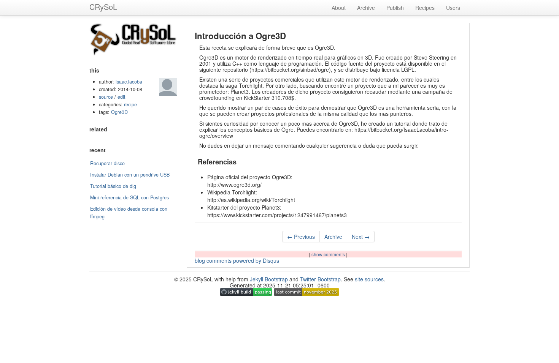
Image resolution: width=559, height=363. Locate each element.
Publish (395, 7)
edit (121, 96)
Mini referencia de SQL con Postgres (129, 197)
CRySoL (103, 6)
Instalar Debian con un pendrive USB (130, 174)
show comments (328, 254)
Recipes (425, 7)
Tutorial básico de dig (113, 186)
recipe (130, 104)
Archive (366, 7)
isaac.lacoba (129, 81)
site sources (369, 279)
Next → (361, 236)
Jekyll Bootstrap (269, 279)
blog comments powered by (237, 260)
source (106, 96)
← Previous (301, 236)
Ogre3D (119, 112)
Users (453, 7)
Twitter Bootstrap (320, 279)
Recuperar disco (107, 163)
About (339, 7)
